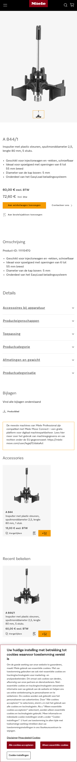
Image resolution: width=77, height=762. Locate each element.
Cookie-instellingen (19, 755)
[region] (38, 703)
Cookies (36, 738)
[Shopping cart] (72, 5)
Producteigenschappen (21, 321)
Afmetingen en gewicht (21, 360)
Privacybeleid (25, 738)
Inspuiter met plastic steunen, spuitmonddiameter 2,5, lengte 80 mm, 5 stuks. (23, 620)
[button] (13, 5)
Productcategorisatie (19, 373)
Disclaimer (12, 738)
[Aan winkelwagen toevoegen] (44, 533)
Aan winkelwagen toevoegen (24, 205)
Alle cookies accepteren (21, 745)
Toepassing (12, 334)
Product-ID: (10, 250)
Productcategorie (16, 347)
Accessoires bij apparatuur (24, 308)
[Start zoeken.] (65, 5)
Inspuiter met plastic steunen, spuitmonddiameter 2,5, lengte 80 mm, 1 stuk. (23, 520)
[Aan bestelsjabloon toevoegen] (34, 533)
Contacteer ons (60, 205)
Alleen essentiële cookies (55, 745)
